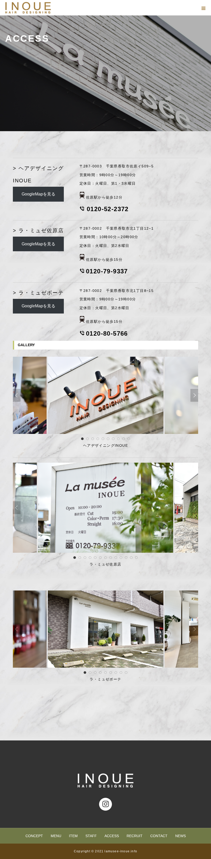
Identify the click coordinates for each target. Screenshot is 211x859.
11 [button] (126, 557)
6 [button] (108, 438)
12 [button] (131, 557)
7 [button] (113, 438)
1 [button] (82, 438)
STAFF (91, 836)
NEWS (180, 836)
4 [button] (97, 438)
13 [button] (136, 557)
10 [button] (128, 438)
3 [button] (92, 438)
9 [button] (123, 438)
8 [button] (118, 438)
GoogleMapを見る (38, 194)
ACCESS (111, 836)
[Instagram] (105, 804)
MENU (56, 836)
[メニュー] (203, 7)
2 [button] (87, 438)
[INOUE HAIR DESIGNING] (105, 780)
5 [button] (103, 438)
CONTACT (159, 836)
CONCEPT (34, 836)
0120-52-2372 (108, 208)
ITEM (73, 836)
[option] (105, 395)
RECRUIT (135, 836)
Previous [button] (17, 395)
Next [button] (194, 395)
